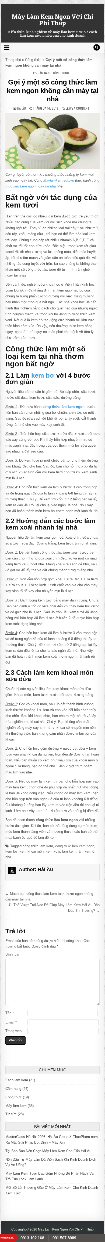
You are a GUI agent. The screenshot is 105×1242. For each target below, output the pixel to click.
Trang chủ (13, 60)
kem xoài (53, 851)
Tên (9, 1013)
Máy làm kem (16, 1106)
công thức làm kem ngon (74, 846)
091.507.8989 (64, 1238)
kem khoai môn (32, 851)
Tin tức (11, 1114)
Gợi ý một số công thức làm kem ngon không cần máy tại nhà (52, 90)
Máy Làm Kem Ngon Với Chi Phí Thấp (52, 20)
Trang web (13, 1031)
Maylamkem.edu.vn (58, 180)
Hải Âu (21, 108)
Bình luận (12, 954)
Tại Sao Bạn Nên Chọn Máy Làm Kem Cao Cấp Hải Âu (48, 1151)
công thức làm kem (38, 846)
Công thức (33, 60)
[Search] (96, 47)
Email (11, 1022)
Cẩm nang (44, 73)
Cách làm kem (16, 1080)
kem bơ (42, 375)
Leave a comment (77, 108)
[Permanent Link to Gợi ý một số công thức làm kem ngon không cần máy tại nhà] (52, 141)
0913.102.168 (32, 1238)
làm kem (69, 851)
